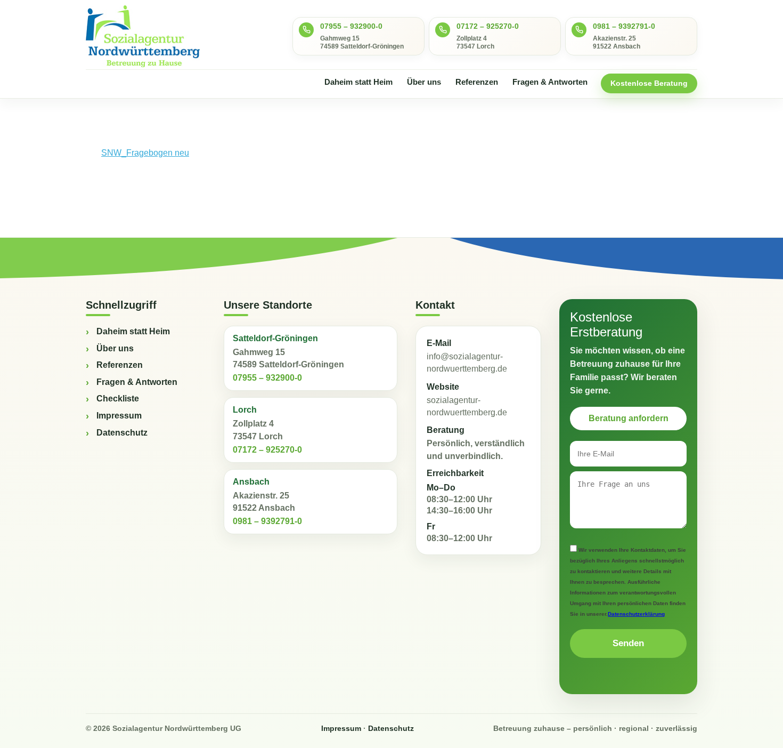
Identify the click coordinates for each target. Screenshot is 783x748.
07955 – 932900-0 (351, 26)
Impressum (119, 415)
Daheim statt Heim (358, 81)
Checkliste (117, 398)
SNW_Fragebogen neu (145, 152)
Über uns (424, 81)
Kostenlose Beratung (649, 83)
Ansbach (251, 481)
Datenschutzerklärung (636, 614)
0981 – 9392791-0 (624, 26)
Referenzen (476, 81)
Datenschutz (122, 432)
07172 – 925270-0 (487, 26)
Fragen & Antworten (550, 81)
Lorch (245, 409)
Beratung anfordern (628, 418)
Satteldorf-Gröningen (275, 338)
